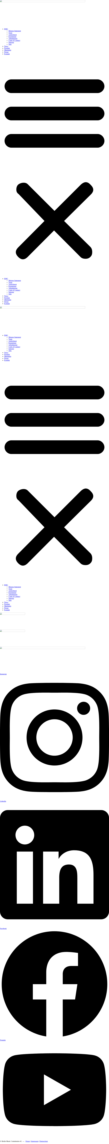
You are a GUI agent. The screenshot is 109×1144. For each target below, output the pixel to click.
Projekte (7, 48)
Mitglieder (7, 50)
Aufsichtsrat (13, 35)
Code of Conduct (14, 40)
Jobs (10, 44)
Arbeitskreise (13, 38)
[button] (54, 166)
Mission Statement (15, 31)
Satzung (11, 42)
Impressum (34, 1141)
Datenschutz (43, 1141)
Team (10, 33)
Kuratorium (12, 37)
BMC (6, 29)
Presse (6, 52)
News (6, 46)
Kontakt (7, 54)
